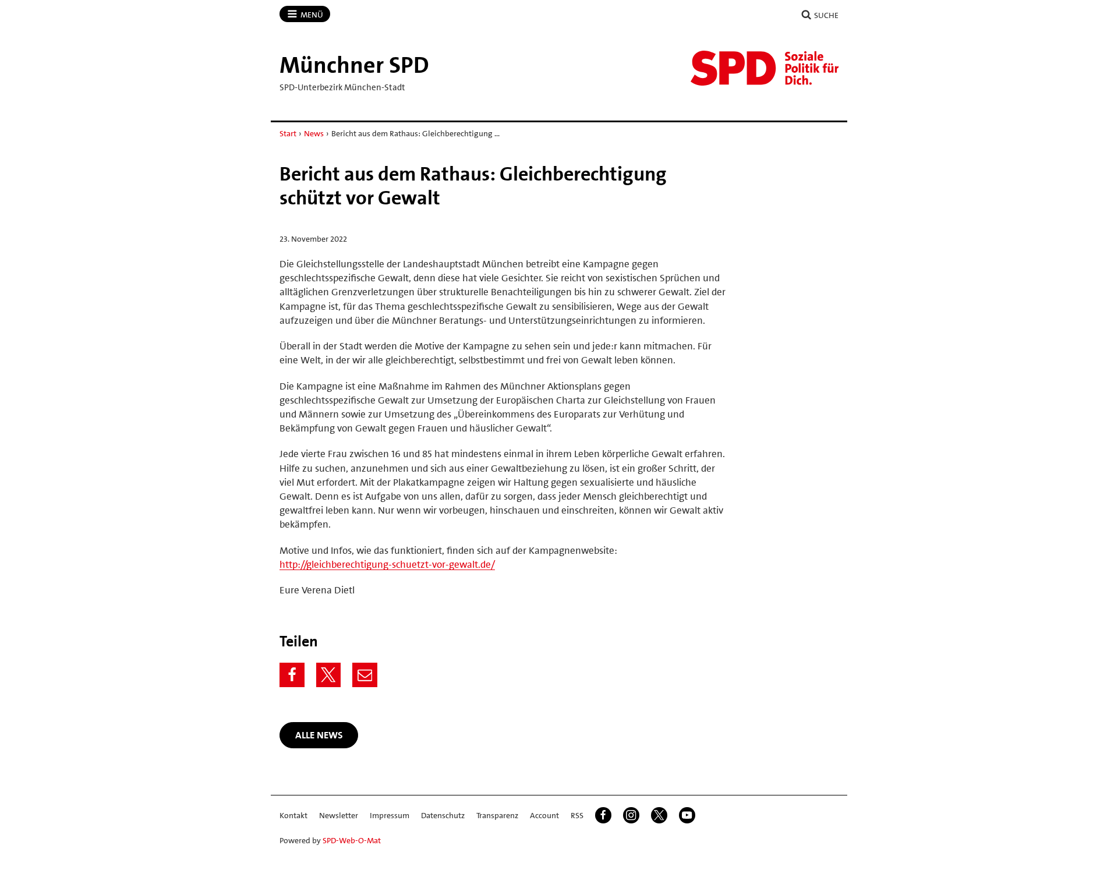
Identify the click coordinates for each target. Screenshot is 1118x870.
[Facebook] (292, 675)
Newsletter (338, 815)
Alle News (319, 734)
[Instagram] (631, 815)
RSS (577, 815)
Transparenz (497, 815)
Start (288, 133)
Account (544, 815)
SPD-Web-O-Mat (352, 840)
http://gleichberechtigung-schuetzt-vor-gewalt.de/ (387, 564)
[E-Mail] (364, 675)
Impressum (389, 815)
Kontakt (293, 815)
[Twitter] (328, 675)
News (314, 133)
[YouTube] (687, 815)
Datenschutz (443, 815)
